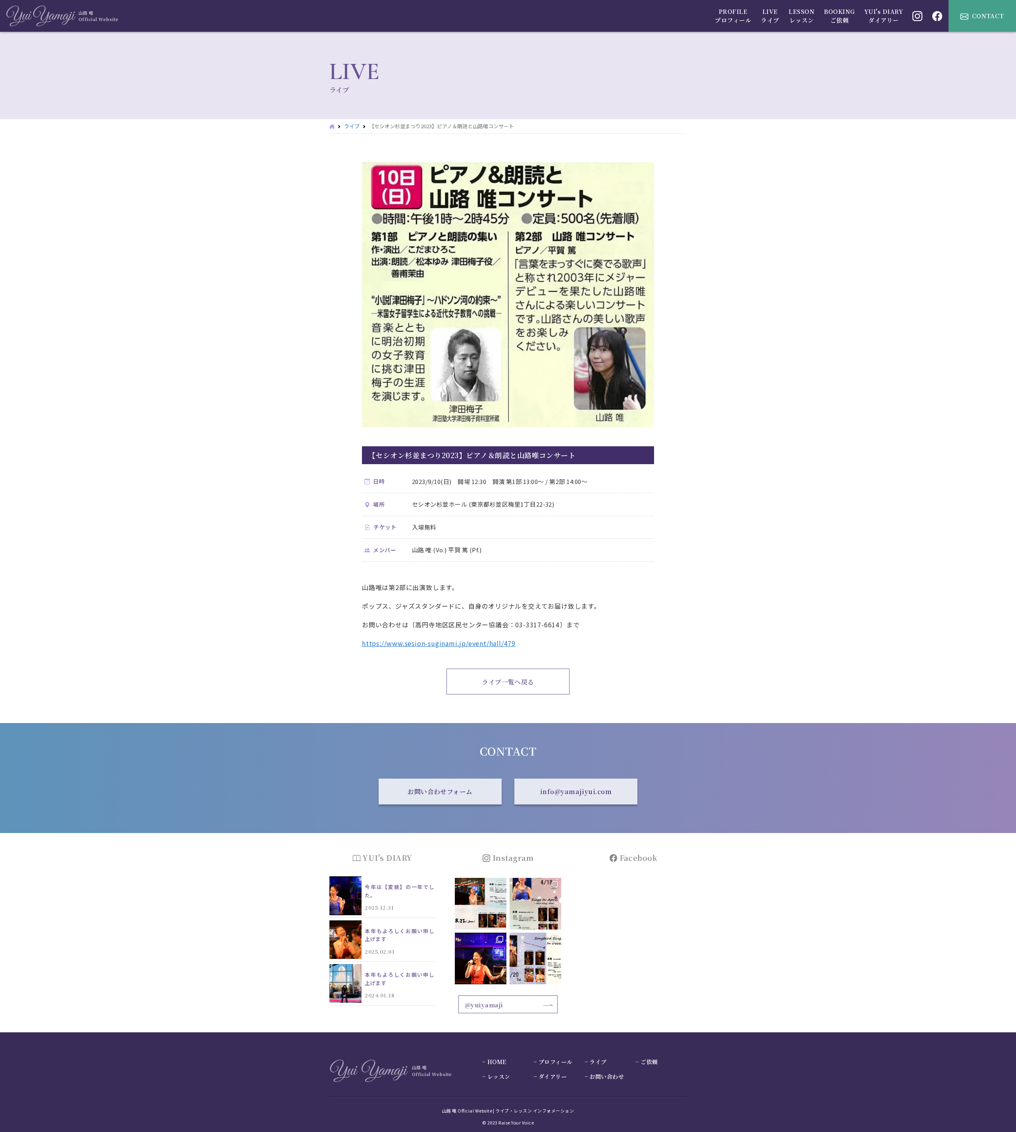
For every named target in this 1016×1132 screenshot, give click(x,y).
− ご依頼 (646, 1062)
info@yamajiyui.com (576, 791)
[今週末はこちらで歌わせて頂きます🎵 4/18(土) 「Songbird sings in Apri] (535, 904)
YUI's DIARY (883, 16)
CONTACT (988, 16)
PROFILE (733, 16)
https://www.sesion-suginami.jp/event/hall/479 (439, 643)
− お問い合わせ (604, 1076)
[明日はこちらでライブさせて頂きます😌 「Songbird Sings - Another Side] (480, 904)
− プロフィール (553, 1062)
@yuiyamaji (484, 1005)
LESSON (801, 16)
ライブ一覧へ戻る (508, 682)
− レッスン (496, 1076)
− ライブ (596, 1062)
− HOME (494, 1062)
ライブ (352, 126)
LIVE (770, 16)
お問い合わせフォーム (440, 791)
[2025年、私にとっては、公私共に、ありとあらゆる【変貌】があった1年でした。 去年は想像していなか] (480, 958)
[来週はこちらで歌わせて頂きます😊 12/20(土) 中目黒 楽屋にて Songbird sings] (535, 958)
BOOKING (839, 16)
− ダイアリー (550, 1076)
